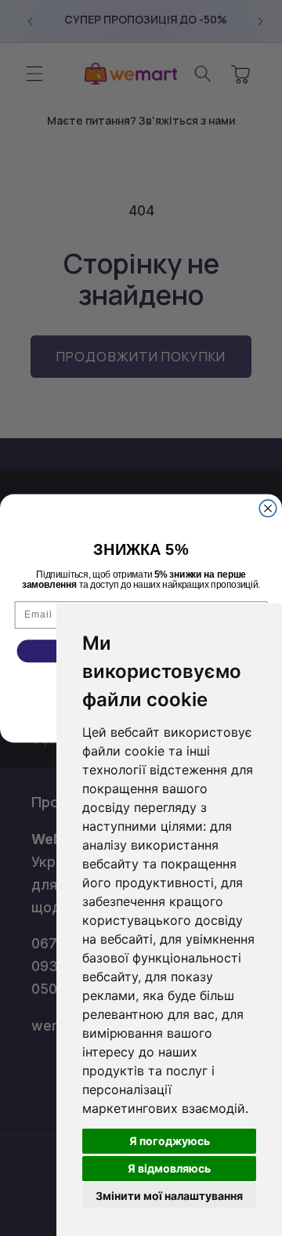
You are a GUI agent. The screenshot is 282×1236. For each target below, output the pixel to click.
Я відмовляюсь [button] (169, 1168)
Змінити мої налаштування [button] (169, 1195)
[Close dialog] (268, 508)
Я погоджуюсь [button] (169, 1140)
